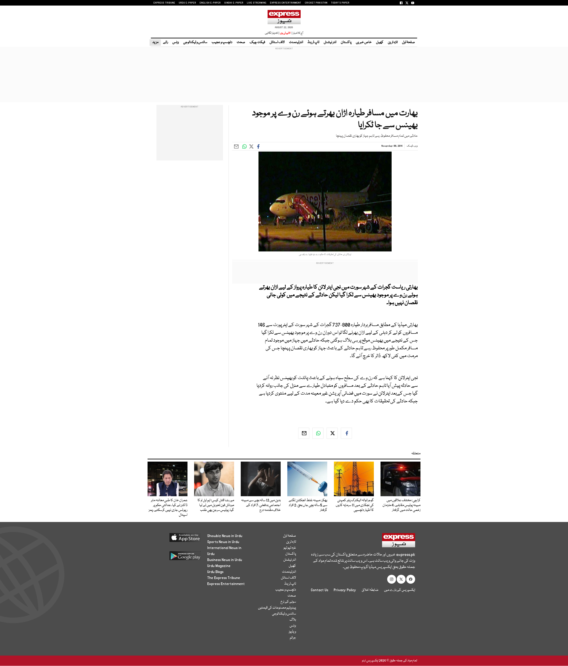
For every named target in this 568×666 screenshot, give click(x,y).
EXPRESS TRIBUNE (164, 3)
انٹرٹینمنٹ (296, 42)
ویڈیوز (292, 631)
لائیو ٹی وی (285, 33)
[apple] (177, 539)
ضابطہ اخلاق (370, 590)
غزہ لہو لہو (290, 548)
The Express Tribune (223, 578)
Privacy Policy (345, 590)
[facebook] (346, 433)
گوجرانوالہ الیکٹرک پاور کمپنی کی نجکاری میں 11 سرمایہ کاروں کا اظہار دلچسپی (355, 505)
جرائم (293, 637)
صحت (241, 42)
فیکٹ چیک (257, 42)
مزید (155, 42)
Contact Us (319, 590)
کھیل (379, 42)
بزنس (175, 42)
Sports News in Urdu (223, 542)
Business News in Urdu (224, 560)
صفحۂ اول (408, 42)
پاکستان (346, 42)
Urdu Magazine (219, 566)
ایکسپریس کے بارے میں (399, 590)
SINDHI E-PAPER (233, 3)
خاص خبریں (364, 42)
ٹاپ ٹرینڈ (313, 42)
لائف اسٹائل (277, 42)
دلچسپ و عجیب (222, 42)
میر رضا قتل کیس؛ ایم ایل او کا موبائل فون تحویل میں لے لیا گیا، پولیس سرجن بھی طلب (215, 505)
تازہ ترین (393, 42)
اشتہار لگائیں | (272, 33)
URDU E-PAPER (187, 3)
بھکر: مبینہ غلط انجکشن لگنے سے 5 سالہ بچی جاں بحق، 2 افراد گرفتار (308, 505)
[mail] (303, 433)
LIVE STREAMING (256, 3)
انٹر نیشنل (330, 42)
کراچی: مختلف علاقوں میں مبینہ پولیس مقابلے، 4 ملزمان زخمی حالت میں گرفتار (401, 505)
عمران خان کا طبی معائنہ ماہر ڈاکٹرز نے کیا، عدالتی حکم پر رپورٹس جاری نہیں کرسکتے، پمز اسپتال (168, 508)
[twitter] (332, 433)
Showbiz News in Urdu (224, 536)
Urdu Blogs (215, 572)
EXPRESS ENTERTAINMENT (285, 3)
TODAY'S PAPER (340, 3)
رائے (165, 42)
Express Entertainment (226, 584)
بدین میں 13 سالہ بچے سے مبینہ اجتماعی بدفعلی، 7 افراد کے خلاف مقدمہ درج (261, 505)
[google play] (177, 557)
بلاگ (293, 620)
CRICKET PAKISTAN (316, 3)
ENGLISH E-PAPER (210, 3)
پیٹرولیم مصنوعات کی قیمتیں (277, 608)
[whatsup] (317, 433)
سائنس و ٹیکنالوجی (195, 42)
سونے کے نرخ (288, 602)
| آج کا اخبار (297, 33)
